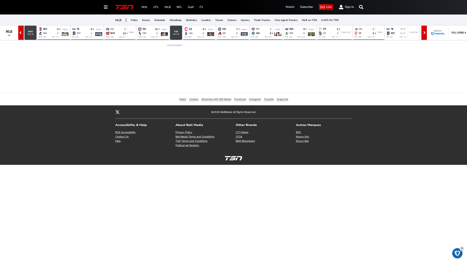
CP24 (239, 136)
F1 (201, 7)
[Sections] (105, 7)
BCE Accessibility (125, 132)
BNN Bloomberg (245, 140)
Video (134, 20)
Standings (176, 20)
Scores (146, 20)
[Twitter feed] (117, 112)
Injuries (245, 20)
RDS (298, 132)
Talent (182, 99)
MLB (168, 7)
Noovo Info (302, 136)
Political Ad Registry (187, 145)
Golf (191, 7)
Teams (219, 20)
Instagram (255, 99)
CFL (156, 7)
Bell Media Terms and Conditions (194, 136)
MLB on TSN (309, 20)
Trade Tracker (262, 20)
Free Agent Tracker (286, 20)
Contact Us (122, 136)
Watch (289, 7)
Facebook (240, 99)
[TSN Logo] (124, 7)
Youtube (269, 99)
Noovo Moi (302, 140)
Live (329, 7)
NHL (145, 7)
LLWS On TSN (330, 20)
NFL (179, 7)
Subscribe (306, 7)
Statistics (191, 20)
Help (118, 140)
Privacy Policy (183, 132)
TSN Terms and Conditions (191, 140)
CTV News (242, 132)
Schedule (159, 20)
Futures (231, 20)
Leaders (206, 20)
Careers (193, 99)
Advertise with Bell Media (216, 99)
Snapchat (282, 99)
